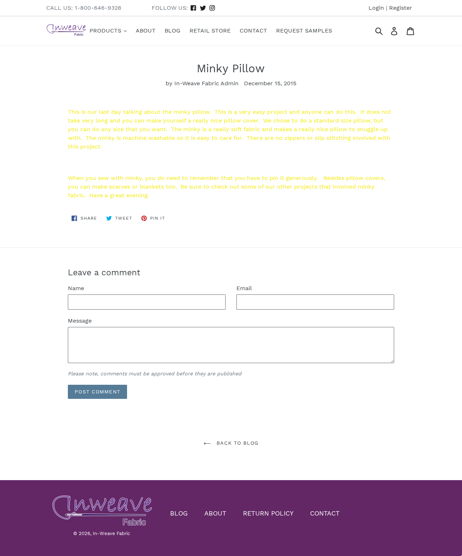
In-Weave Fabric (111, 533)
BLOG (179, 513)
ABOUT (215, 513)
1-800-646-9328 (98, 7)
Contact (253, 30)
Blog (172, 30)
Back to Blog (236, 443)
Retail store (210, 30)
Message (80, 320)
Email (244, 288)
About (146, 30)
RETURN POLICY (268, 513)
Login (376, 7)
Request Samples (304, 30)
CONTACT (325, 513)
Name (76, 288)
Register (400, 7)
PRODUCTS (106, 30)
